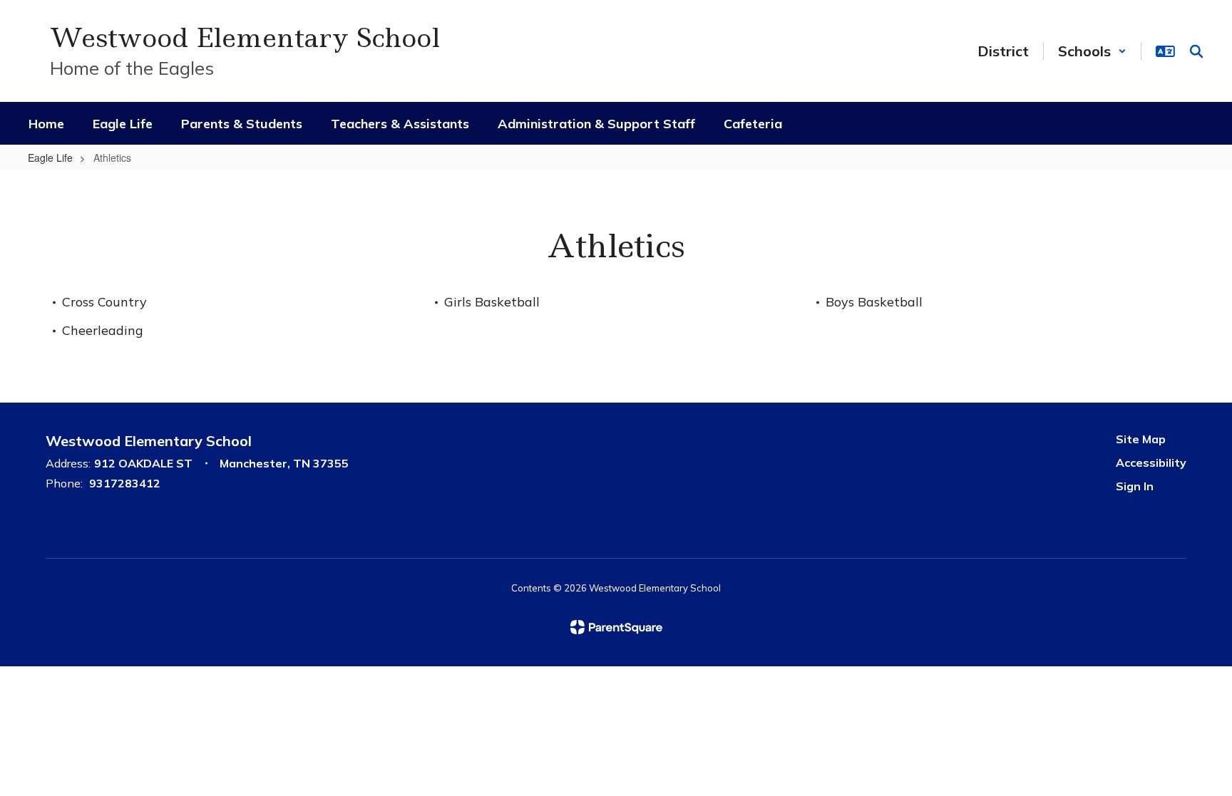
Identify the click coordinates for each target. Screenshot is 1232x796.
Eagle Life (50, 157)
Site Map (1141, 439)
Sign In (1135, 486)
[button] (1092, 51)
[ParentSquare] (616, 627)
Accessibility (1151, 462)
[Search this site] (1196, 51)
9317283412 (124, 483)
